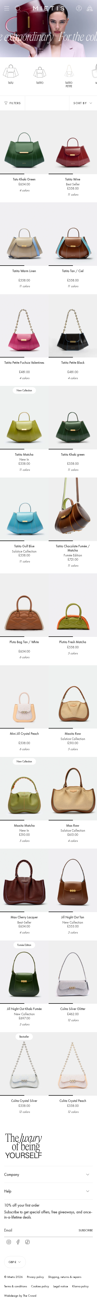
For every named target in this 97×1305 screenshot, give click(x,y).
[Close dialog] (94, 629)
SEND (68, 678)
